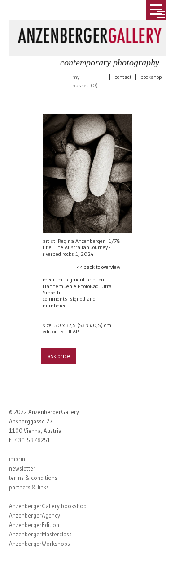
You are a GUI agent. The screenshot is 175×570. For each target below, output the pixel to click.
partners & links (29, 487)
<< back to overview (98, 266)
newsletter (22, 468)
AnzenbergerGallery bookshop (48, 506)
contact (123, 76)
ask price (59, 355)
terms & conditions (33, 477)
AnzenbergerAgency (34, 515)
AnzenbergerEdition (34, 524)
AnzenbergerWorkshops (39, 543)
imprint (18, 458)
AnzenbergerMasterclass (40, 534)
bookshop (151, 76)
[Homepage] (90, 33)
